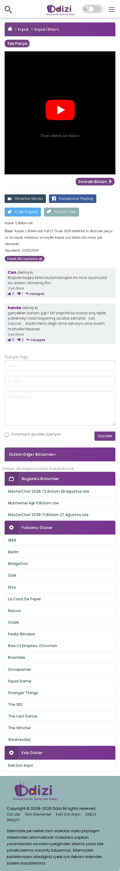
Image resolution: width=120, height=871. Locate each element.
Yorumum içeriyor (36, 434)
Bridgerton (18, 563)
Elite (12, 587)
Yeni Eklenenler (38, 814)
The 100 (15, 704)
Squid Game (19, 681)
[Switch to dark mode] (92, 9)
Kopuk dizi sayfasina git (24, 259)
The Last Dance (23, 716)
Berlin (13, 552)
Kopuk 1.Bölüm (46, 29)
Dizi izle (13, 814)
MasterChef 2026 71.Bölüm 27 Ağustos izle (48, 514)
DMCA (90, 814)
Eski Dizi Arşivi (20, 765)
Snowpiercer (19, 669)
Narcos (14, 610)
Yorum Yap (65, 212)
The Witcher (19, 727)
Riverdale (16, 657)
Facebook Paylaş (76, 198)
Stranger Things (23, 692)
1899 (12, 540)
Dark (12, 575)
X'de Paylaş (26, 212)
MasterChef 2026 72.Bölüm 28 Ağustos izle (48, 491)
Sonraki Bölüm (93, 182)
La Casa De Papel (24, 599)
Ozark (13, 622)
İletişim (13, 819)
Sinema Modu (29, 198)
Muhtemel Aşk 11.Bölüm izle (33, 503)
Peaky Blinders (21, 634)
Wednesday (19, 739)
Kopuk (23, 29)
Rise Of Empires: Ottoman (32, 645)
